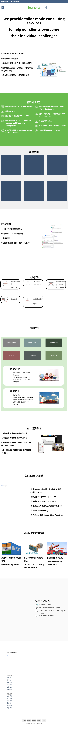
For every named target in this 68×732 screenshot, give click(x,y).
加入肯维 (9, 687)
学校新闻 (9, 682)
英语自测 (9, 701)
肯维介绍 (9, 678)
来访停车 (9, 685)
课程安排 (9, 703)
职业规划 (9, 705)
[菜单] (3, 7)
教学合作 (9, 680)
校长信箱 (9, 708)
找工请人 (9, 698)
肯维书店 (9, 696)
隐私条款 (9, 689)
